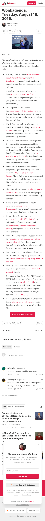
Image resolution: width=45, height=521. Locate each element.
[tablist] (12, 347)
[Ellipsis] (42, 368)
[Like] (4, 31)
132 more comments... (10, 395)
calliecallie (11, 368)
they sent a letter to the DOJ (23, 155)
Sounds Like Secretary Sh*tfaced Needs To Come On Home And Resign (16, 416)
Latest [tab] (10, 407)
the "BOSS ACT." (23, 294)
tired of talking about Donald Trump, (23, 76)
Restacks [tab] (17, 347)
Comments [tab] (7, 347)
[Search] (41, 406)
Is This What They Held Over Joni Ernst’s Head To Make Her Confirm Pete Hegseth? (16, 436)
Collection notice (22, 505)
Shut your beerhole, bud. (12, 422)
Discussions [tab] (19, 407)
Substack (11, 516)
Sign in (40, 3)
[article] (22, 420)
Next (37, 331)
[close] (38, 444)
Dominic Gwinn (12, 23)
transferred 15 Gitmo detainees (22, 110)
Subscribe (31, 3)
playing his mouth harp (22, 301)
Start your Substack (16, 510)
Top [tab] (4, 407)
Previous (9, 331)
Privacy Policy (26, 495)
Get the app (34, 510)
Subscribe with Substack (24, 485)
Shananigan (11, 379)
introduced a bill (27, 282)
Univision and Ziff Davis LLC (22, 219)
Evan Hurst (16, 424)
